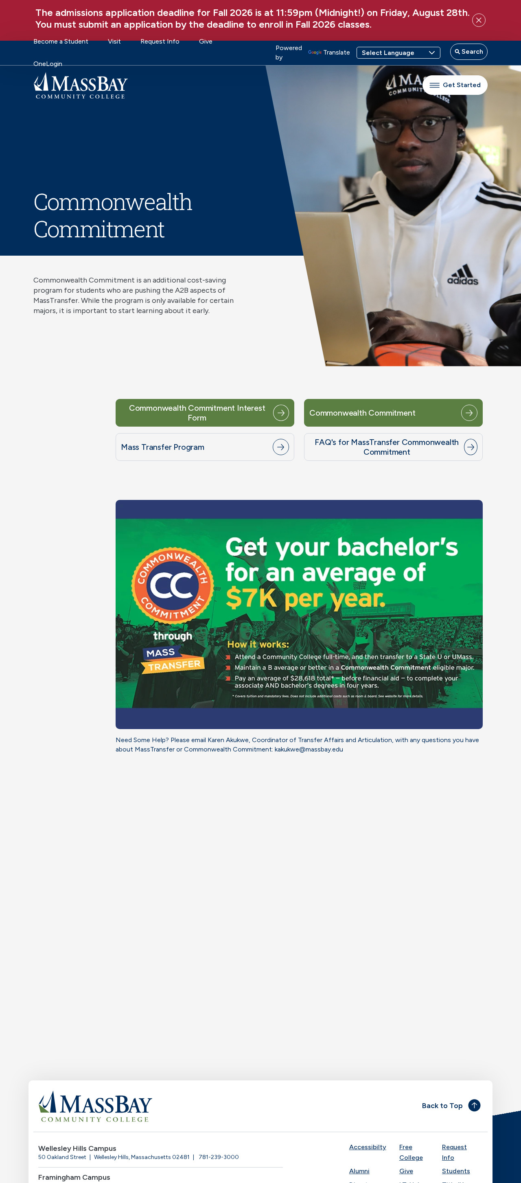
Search (471, 51)
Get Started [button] (462, 85)
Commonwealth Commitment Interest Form (197, 413)
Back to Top (442, 1105)
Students (456, 1171)
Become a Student (60, 41)
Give (205, 41)
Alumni (359, 1171)
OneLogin (47, 64)
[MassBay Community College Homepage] (80, 85)
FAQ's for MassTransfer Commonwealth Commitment (387, 447)
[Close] (479, 20)
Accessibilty (367, 1147)
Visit (114, 41)
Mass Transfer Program (162, 447)
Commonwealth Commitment (362, 413)
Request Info (160, 41)
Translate (336, 52)
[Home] (146, 1106)
